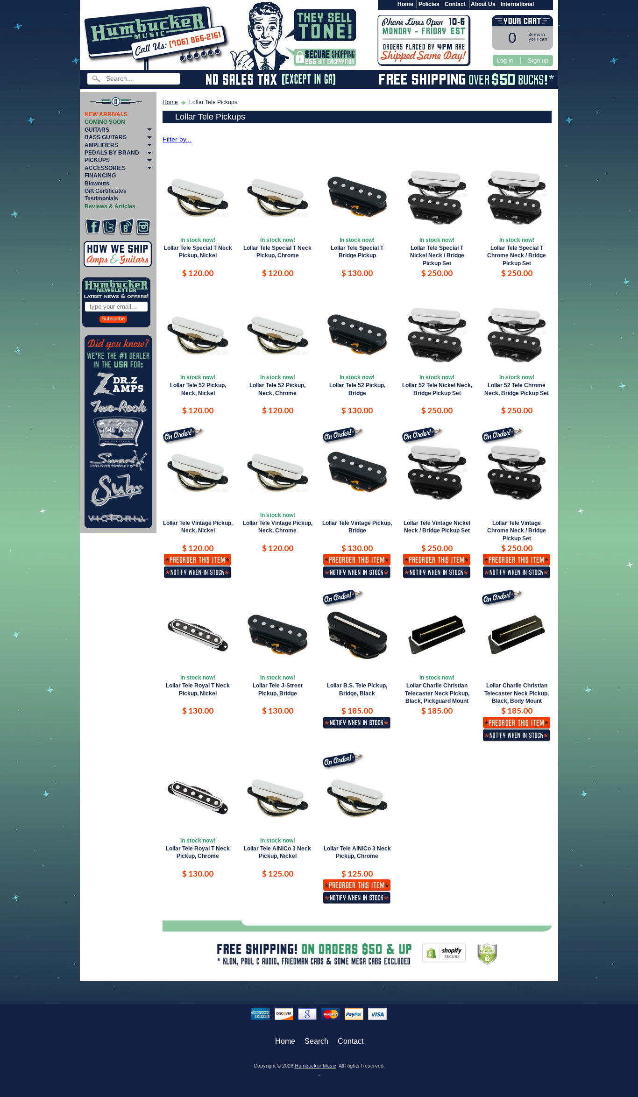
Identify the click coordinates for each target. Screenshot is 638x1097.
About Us (483, 4)
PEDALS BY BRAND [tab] (112, 152)
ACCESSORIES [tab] (105, 168)
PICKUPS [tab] (97, 160)
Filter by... (177, 139)
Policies (429, 4)
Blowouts (97, 183)
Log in (505, 60)
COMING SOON (105, 122)
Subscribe (113, 318)
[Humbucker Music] (158, 37)
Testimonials (101, 198)
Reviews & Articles (110, 206)
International (517, 4)
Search (316, 1041)
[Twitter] (109, 226)
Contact (455, 4)
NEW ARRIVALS (106, 114)
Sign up (538, 60)
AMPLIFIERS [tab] (101, 145)
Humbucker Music (315, 1066)
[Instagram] (143, 226)
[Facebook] (92, 226)
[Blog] (126, 226)
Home (405, 4)
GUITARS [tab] (97, 130)
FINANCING (100, 175)
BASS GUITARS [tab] (106, 137)
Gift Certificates (106, 191)
